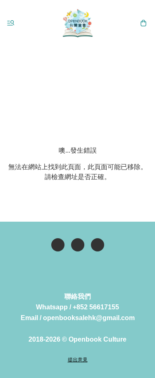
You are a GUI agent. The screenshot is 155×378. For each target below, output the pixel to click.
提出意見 (78, 360)
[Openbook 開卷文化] (77, 23)
